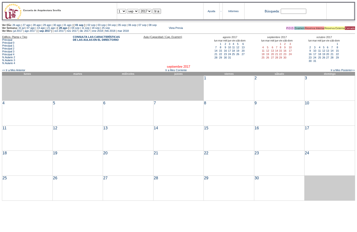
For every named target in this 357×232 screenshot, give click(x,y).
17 (229, 50)
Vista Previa (146, 27)
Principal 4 (8, 54)
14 (215, 50)
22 (220, 54)
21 (215, 54)
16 (225, 50)
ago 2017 (30, 30)
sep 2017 (45, 30)
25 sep (106, 27)
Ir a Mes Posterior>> (343, 70)
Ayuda (211, 11)
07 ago (31, 27)
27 (243, 54)
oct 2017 (59, 30)
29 (220, 57)
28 (215, 57)
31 (229, 57)
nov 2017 (72, 30)
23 (225, 54)
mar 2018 (123, 30)
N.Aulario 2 (8, 57)
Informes (233, 11)
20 (243, 50)
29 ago (47, 25)
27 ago (27, 25)
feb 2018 (110, 30)
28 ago (37, 25)
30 (225, 57)
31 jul (21, 27)
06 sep (132, 25)
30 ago (57, 25)
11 (233, 47)
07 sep (142, 25)
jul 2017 (17, 30)
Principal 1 (8, 45)
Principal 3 (8, 51)
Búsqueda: (272, 11)
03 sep (102, 25)
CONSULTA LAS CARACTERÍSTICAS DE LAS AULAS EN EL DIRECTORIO (96, 38)
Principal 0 (8, 42)
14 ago (41, 27)
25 (233, 54)
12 (237, 47)
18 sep (96, 27)
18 (233, 50)
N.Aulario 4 (8, 63)
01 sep (79, 25)
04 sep (112, 25)
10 (229, 47)
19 (237, 50)
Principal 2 (8, 48)
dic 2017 (85, 30)
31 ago (67, 25)
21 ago (51, 27)
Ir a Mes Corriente (176, 70)
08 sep (153, 25)
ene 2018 (97, 30)
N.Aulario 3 (8, 60)
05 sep (122, 25)
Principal (7, 39)
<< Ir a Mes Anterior (13, 70)
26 (237, 54)
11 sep (85, 27)
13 (243, 47)
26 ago (16, 25)
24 (229, 54)
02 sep (91, 25)
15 (220, 50)
